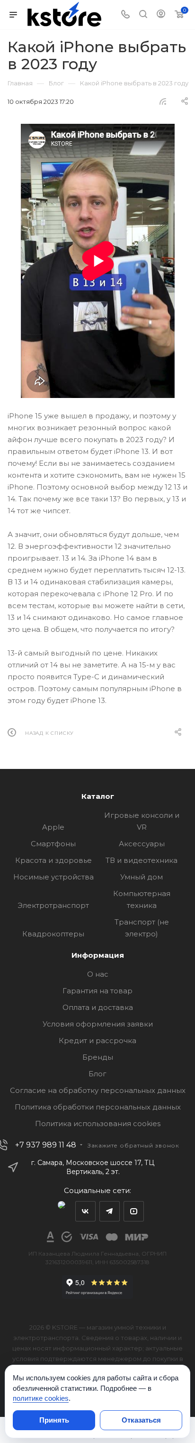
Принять (54, 1420)
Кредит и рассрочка (97, 1040)
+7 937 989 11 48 (45, 1145)
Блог (97, 1073)
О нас (97, 974)
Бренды (97, 1057)
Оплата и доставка (97, 1007)
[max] (61, 1211)
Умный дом (141, 876)
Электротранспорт (53, 905)
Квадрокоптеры (53, 933)
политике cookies (41, 1398)
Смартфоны (53, 843)
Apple (53, 827)
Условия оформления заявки (98, 1023)
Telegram (109, 1211)
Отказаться (141, 1420)
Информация (97, 955)
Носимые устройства (53, 876)
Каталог (97, 796)
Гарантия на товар (97, 990)
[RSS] (163, 101)
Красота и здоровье (53, 860)
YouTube (134, 1211)
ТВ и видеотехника (141, 860)
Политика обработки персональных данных (98, 1106)
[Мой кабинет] (161, 14)
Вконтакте (85, 1211)
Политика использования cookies (97, 1123)
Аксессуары (142, 843)
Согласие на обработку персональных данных (98, 1090)
